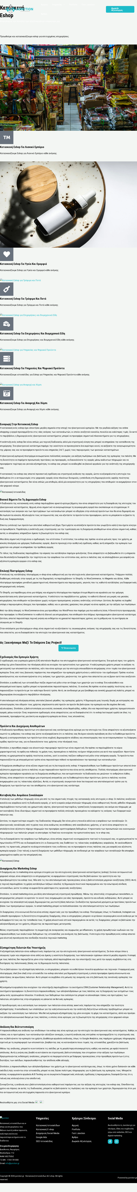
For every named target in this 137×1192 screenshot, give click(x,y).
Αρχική (75, 1125)
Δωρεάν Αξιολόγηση (81, 1141)
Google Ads (41, 1137)
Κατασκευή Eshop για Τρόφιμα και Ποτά (23, 298)
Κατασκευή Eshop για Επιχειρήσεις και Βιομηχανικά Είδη (32, 333)
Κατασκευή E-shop (45, 1129)
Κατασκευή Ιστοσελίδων (48, 1125)
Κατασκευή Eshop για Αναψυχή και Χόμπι (23, 403)
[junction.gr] (19, 9)
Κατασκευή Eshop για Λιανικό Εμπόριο (22, 147)
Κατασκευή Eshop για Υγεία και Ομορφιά (23, 264)
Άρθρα (75, 1137)
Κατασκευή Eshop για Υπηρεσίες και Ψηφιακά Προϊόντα (32, 368)
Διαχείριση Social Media (47, 1133)
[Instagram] (116, 1141)
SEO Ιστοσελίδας (44, 1141)
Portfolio (76, 1129)
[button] (63, 4)
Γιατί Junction (78, 1133)
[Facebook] (110, 1141)
